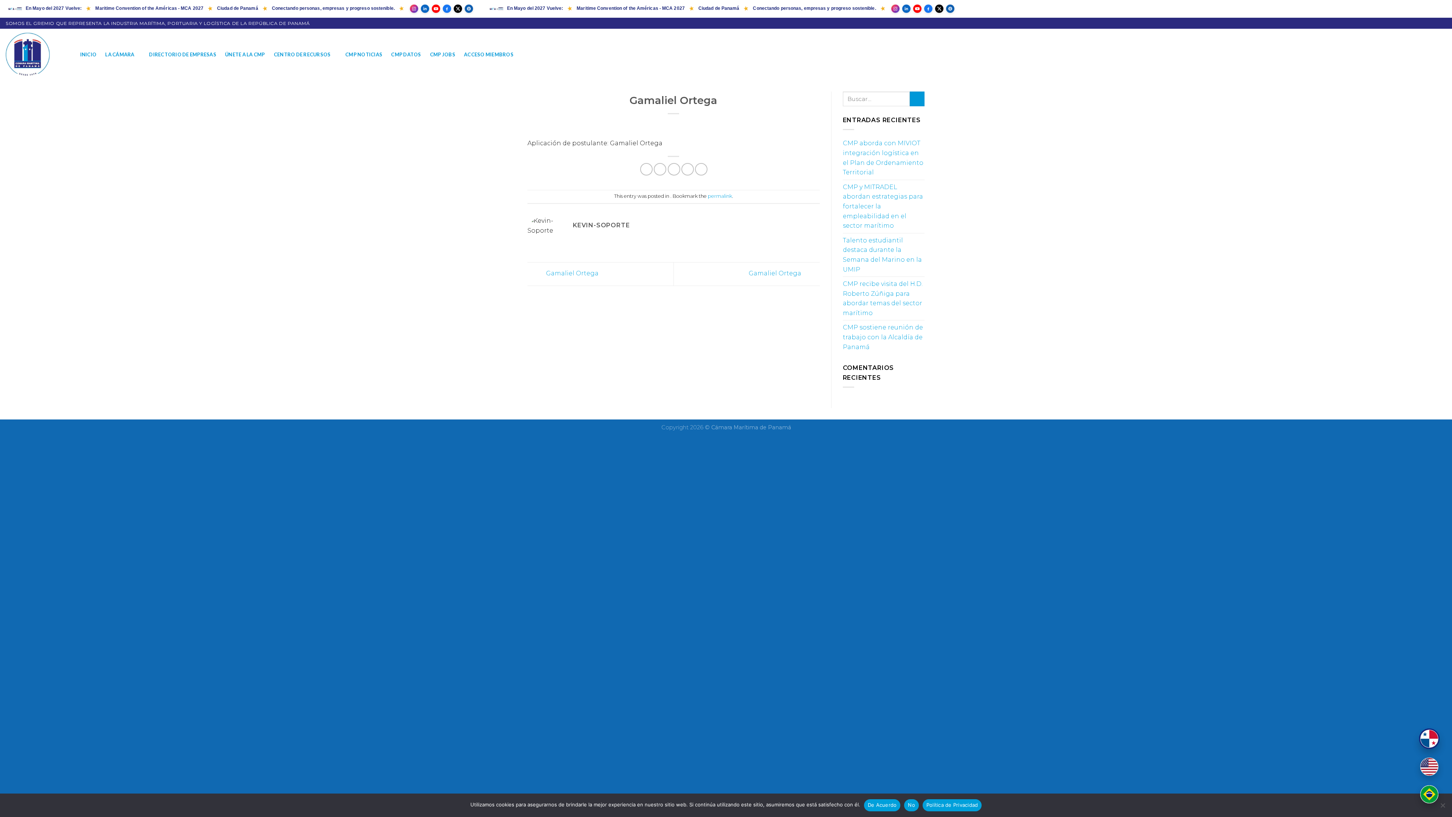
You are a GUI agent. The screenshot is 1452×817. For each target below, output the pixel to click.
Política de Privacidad (952, 805)
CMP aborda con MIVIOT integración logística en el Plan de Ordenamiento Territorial (883, 158)
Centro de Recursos (302, 54)
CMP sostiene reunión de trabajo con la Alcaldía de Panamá (883, 337)
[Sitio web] (469, 9)
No (911, 805)
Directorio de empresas (182, 54)
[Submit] (917, 99)
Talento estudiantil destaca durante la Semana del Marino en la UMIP (882, 255)
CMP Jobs (442, 54)
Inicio (88, 54)
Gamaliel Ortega (571, 273)
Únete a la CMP (245, 54)
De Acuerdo (882, 805)
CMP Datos (406, 54)
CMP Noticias (363, 54)
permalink (720, 196)
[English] (1429, 767)
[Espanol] (1429, 739)
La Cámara (119, 54)
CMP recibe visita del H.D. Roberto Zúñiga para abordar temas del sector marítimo (883, 298)
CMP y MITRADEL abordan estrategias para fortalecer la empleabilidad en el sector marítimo (883, 206)
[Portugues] (1429, 794)
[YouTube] (436, 9)
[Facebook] (447, 9)
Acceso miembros (488, 54)
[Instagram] (414, 9)
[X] (458, 9)
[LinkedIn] (425, 9)
